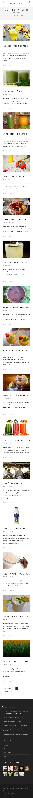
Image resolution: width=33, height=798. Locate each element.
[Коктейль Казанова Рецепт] (16, 206)
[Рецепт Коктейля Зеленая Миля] (16, 249)
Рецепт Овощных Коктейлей (16, 441)
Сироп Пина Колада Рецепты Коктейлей (15, 725)
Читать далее (7, 65)
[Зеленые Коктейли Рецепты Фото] (16, 78)
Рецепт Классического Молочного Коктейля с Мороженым (16, 574)
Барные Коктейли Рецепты (15, 395)
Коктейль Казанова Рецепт (15, 219)
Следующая (7, 691)
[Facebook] (4, 793)
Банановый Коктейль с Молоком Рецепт (16, 616)
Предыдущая (7, 688)
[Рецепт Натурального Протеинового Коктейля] (10, 768)
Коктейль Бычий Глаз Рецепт (16, 483)
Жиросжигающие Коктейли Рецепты (16, 46)
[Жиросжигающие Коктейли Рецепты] (16, 33)
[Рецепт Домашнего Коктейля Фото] (21, 774)
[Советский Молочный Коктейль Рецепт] (5, 774)
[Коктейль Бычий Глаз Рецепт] (16, 470)
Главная (12, 15)
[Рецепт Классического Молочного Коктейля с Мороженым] (16, 560)
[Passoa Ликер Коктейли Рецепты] (16, 768)
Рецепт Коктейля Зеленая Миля (16, 262)
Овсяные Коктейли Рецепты (16, 307)
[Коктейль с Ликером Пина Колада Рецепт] (16, 515)
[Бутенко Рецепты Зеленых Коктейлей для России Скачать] (16, 648)
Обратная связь (8, 749)
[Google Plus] (13, 793)
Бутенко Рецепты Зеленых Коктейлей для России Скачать (16, 662)
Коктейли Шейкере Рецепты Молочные (15, 718)
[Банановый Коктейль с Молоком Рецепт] (16, 603)
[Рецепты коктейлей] (12, 3)
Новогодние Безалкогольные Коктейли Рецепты (16, 350)
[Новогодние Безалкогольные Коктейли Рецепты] (16, 337)
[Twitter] (8, 793)
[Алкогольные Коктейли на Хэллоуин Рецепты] (10, 774)
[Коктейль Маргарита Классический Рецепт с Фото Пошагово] (16, 774)
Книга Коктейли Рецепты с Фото (13, 721)
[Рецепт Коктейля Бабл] (27, 768)
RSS (5, 756)
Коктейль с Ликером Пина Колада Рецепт (16, 529)
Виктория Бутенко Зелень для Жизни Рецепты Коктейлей (16, 134)
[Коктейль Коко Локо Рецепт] (16, 163)
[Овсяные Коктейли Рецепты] (16, 294)
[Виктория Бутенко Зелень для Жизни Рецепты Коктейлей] (16, 121)
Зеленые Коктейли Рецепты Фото (16, 91)
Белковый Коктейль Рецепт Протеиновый (16, 734)
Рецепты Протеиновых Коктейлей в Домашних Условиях (16, 729)
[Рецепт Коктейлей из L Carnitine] (5, 768)
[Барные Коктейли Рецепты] (16, 382)
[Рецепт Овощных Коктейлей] (16, 427)
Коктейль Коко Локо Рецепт (16, 177)
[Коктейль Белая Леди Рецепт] (21, 768)
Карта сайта (7, 752)
